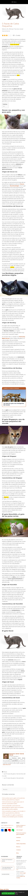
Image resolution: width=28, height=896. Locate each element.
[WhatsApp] (13, 830)
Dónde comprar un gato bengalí (20, 826)
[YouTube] (9, 830)
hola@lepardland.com (8, 825)
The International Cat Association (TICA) (7, 868)
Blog (17, 853)
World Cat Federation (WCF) (7, 860)
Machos (18, 840)
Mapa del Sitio (4, 889)
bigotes (6, 497)
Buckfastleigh (14, 186)
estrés (12, 267)
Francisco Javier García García (16, 754)
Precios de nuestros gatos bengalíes (21, 833)
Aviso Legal (23, 873)
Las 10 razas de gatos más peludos (14, 778)
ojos (18, 75)
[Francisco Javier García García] (6, 759)
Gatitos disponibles (21, 843)
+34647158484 (8, 827)
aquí (17, 869)
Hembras (18, 837)
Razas (5, 771)
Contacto (18, 849)
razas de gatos (14, 44)
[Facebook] (2, 830)
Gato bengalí (19, 829)
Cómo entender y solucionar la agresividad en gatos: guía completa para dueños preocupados (12, 807)
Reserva (18, 846)
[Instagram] (6, 830)
